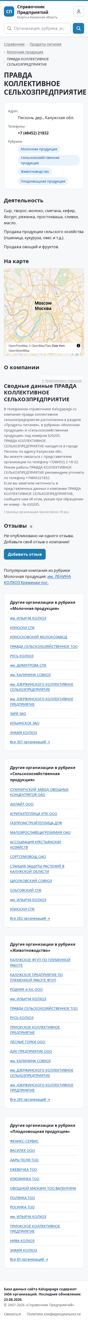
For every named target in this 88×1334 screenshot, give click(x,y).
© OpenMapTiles (40, 345)
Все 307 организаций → (30, 741)
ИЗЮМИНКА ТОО (24, 1178)
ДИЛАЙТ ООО (21, 804)
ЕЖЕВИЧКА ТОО (23, 1169)
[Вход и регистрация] (78, 11)
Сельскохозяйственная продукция (40, 160)
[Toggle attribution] (78, 346)
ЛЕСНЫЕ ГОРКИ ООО (27, 1041)
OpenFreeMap (18, 345)
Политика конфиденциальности (54, 1314)
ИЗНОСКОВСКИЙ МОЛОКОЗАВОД (38, 637)
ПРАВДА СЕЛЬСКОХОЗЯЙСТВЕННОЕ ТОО (44, 646)
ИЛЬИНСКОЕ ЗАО (24, 723)
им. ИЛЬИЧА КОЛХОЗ (28, 618)
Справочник (14, 44)
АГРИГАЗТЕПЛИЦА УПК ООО (33, 813)
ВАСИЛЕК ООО (22, 1150)
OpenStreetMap (19, 350)
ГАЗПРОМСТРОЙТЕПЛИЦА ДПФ (36, 823)
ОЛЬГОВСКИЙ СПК (26, 890)
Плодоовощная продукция (43, 181)
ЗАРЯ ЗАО (18, 713)
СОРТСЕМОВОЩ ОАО (28, 856)
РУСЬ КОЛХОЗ (21, 656)
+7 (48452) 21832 (33, 133)
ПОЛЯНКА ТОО (22, 1197)
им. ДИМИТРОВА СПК (28, 665)
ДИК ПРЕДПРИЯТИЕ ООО (31, 1051)
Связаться (12, 1314)
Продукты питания (45, 44)
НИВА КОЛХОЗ (22, 1240)
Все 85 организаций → (29, 1259)
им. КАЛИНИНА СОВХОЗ (30, 674)
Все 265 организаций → (30, 1099)
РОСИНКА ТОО (22, 1207)
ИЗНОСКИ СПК (22, 627)
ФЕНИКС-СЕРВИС (24, 1141)
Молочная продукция (25, 52)
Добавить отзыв (25, 554)
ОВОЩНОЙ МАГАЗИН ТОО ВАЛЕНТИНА (43, 1188)
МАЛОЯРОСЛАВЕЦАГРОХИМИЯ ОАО (40, 832)
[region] (44, 312)
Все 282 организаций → (30, 918)
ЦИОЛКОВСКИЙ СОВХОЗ (31, 880)
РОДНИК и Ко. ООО (26, 989)
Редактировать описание (62, 381)
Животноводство (35, 171)
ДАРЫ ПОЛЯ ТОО (24, 1160)
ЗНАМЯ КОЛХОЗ (23, 732)
